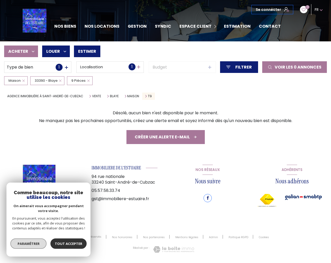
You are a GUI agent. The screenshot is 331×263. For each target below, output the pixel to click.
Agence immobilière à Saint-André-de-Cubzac (45, 96)
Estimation (237, 26)
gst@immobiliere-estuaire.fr (120, 199)
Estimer (87, 51)
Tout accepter (68, 243)
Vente (96, 96)
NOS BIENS (65, 26)
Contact (270, 26)
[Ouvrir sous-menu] (216, 26)
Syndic (163, 26)
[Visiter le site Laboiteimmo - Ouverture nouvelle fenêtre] (173, 249)
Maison (133, 96)
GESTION (137, 26)
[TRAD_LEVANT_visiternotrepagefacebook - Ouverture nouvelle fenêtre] (208, 198)
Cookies (264, 237)
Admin (213, 237)
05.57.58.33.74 (106, 190)
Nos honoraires (122, 237)
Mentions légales (186, 237)
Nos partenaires (154, 237)
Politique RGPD (238, 237)
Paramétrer (29, 243)
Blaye (114, 96)
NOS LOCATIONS (102, 26)
